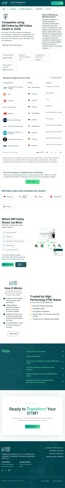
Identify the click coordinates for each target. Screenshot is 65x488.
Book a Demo (31, 182)
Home (4, 9)
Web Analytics (39, 9)
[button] (44, 351)
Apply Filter (56, 78)
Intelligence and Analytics (25, 9)
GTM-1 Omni (13, 334)
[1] (53, 152)
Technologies (13, 9)
